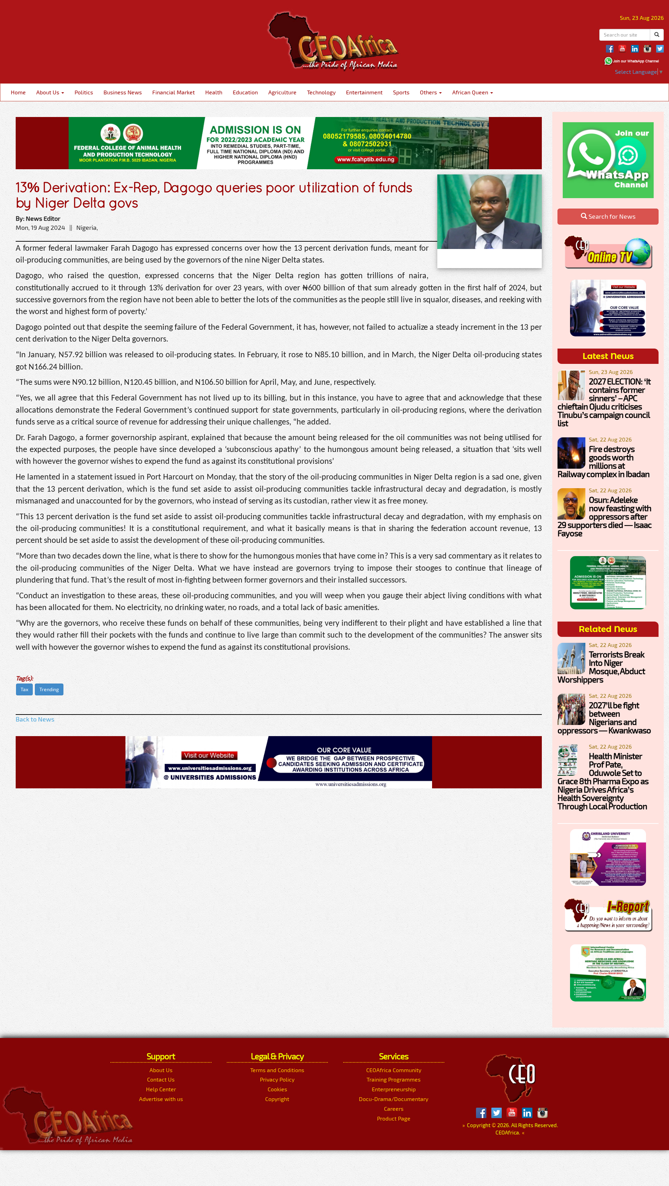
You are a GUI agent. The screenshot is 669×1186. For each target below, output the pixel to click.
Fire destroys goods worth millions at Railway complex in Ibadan (603, 461)
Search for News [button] (611, 216)
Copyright (277, 1098)
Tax (24, 689)
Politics (84, 92)
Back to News (35, 719)
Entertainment (364, 92)
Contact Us (161, 1079)
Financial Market (173, 92)
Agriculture (282, 92)
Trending (49, 689)
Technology (321, 92)
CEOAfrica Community (393, 1070)
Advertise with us (161, 1098)
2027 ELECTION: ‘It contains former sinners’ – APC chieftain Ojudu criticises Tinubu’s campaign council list (604, 402)
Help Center (161, 1089)
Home (18, 92)
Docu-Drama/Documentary (393, 1098)
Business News (122, 92)
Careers (393, 1108)
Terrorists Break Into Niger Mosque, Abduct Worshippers (601, 666)
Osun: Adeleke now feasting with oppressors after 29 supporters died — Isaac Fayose (605, 516)
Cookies (277, 1089)
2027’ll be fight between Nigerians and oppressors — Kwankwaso (604, 717)
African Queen (471, 92)
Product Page (393, 1118)
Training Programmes (394, 1079)
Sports (401, 92)
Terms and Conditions (277, 1070)
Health (213, 92)
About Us (48, 92)
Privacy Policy (277, 1079)
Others (429, 92)
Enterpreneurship (394, 1089)
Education (245, 92)
